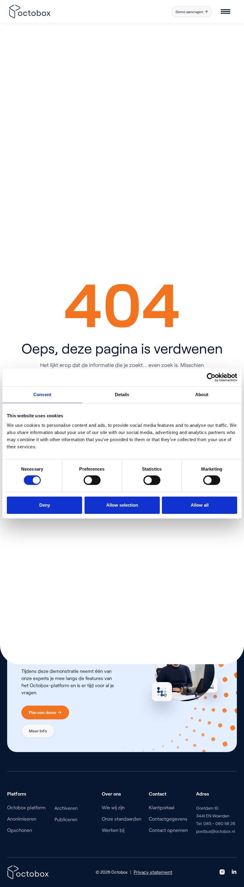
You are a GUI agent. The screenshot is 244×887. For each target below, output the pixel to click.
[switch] (92, 480)
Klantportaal (161, 807)
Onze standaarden (121, 818)
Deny (44, 505)
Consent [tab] (42, 394)
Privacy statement (153, 872)
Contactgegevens (168, 818)
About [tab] (201, 394)
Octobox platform (26, 807)
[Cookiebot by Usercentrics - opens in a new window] (211, 377)
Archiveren (66, 808)
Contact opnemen (168, 830)
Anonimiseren (21, 818)
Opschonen (19, 830)
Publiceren (65, 819)
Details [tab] (122, 394)
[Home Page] (30, 11)
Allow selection (122, 505)
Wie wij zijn (113, 807)
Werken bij (113, 830)
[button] (225, 11)
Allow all (200, 505)
